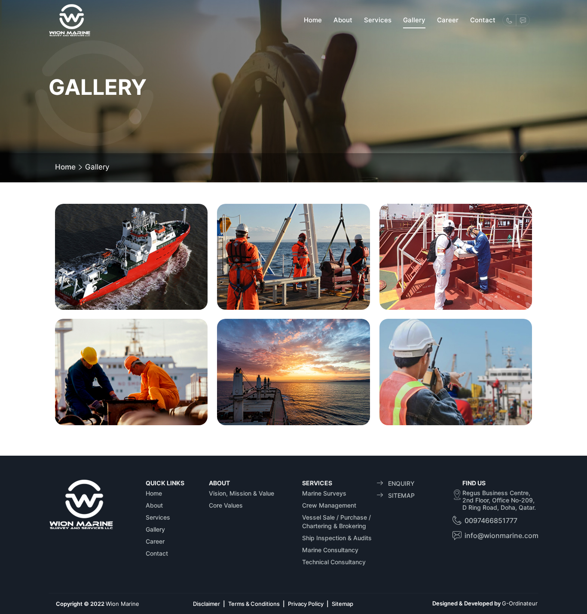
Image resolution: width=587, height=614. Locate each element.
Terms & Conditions (254, 603)
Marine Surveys (324, 493)
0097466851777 (491, 520)
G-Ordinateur (520, 603)
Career (448, 20)
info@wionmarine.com (501, 535)
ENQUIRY (399, 483)
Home (313, 20)
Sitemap (342, 603)
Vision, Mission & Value (241, 493)
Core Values (226, 505)
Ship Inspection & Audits (337, 537)
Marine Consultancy (330, 550)
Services (377, 20)
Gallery (414, 20)
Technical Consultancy (334, 562)
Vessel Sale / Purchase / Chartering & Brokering (336, 521)
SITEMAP (399, 495)
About (342, 20)
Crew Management (329, 505)
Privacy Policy (306, 603)
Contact (482, 20)
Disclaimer (206, 603)
